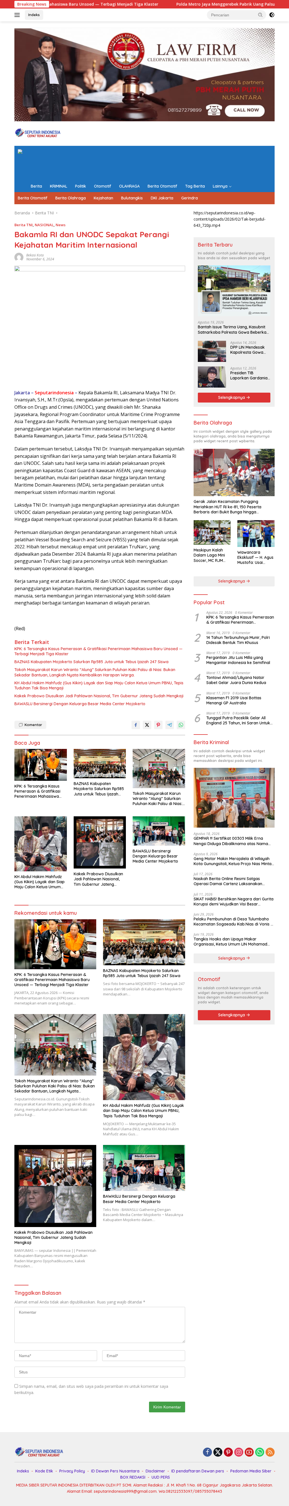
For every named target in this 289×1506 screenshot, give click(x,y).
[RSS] (270, 1452)
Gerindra (189, 198)
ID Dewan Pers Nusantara (115, 1471)
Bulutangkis (132, 198)
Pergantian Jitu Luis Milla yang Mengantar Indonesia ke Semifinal (238, 660)
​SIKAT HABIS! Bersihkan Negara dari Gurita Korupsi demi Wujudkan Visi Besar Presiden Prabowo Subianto (233, 901)
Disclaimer (155, 1471)
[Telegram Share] (169, 725)
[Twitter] (217, 1452)
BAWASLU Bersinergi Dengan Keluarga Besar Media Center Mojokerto (79, 703)
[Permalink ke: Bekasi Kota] (18, 257)
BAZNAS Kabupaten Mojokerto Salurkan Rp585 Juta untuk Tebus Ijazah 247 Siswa (91, 661)
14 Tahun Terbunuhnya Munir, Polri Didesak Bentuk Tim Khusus (238, 640)
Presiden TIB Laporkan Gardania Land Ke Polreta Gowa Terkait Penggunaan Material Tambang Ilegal (250, 375)
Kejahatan (103, 198)
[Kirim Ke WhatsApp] (181, 725)
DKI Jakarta (162, 198)
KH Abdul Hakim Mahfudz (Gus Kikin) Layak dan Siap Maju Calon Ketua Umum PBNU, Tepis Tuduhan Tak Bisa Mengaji (98, 685)
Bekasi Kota (35, 255)
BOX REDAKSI (132, 1477)
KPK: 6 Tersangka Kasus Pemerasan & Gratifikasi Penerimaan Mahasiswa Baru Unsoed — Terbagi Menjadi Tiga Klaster (98, 651)
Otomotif (102, 186)
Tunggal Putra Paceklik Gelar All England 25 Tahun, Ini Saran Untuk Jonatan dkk (238, 720)
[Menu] (18, 15)
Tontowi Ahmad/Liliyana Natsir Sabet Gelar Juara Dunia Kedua (236, 680)
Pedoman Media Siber (251, 1471)
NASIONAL (44, 224)
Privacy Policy (72, 1471)
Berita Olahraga (70, 198)
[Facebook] (207, 1452)
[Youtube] (249, 1452)
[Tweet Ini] (147, 725)
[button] (260, 14)
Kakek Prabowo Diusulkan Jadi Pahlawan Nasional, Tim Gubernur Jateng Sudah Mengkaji (98, 695)
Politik (80, 186)
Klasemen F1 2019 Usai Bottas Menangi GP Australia (233, 700)
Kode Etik (44, 1471)
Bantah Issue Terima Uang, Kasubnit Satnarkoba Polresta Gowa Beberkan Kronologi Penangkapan (233, 329)
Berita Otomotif (162, 186)
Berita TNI (23, 224)
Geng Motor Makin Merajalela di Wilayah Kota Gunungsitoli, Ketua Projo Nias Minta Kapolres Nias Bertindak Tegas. (233, 861)
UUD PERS (161, 1477)
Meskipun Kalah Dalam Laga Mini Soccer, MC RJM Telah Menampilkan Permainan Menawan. (212, 555)
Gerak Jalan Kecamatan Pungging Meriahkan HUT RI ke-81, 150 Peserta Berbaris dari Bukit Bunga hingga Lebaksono (227, 507)
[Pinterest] (228, 1452)
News (60, 224)
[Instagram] (238, 1452)
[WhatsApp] (259, 1452)
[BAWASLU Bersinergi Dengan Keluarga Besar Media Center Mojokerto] (159, 831)
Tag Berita (195, 186)
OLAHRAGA (129, 186)
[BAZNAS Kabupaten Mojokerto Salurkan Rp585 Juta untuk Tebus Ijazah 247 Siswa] (100, 763)
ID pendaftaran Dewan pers (197, 1471)
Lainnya (220, 186)
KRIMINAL (58, 186)
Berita (36, 186)
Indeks (34, 14)
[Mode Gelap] (272, 15)
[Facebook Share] (136, 725)
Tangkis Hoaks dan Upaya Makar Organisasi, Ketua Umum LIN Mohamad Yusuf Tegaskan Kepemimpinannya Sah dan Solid (231, 941)
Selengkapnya (232, 397)
